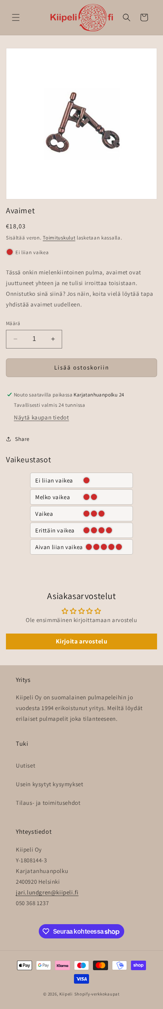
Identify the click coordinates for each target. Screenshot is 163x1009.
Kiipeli (66, 994)
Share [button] (22, 438)
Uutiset (25, 765)
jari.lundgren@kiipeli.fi (47, 892)
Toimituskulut (59, 237)
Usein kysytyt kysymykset (49, 784)
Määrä (13, 323)
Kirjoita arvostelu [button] (82, 641)
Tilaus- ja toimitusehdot (48, 802)
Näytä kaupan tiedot (41, 417)
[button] (16, 17)
